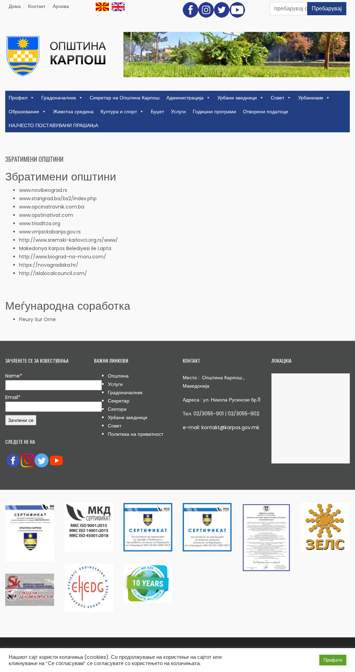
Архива (61, 6)
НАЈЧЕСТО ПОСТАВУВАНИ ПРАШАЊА (53, 125)
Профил (18, 97)
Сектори (117, 409)
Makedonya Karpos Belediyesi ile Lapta (65, 248)
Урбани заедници (237, 97)
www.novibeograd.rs (43, 190)
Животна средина (73, 111)
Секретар (118, 400)
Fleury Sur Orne (37, 319)
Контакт (36, 6)
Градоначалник (58, 97)
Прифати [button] (332, 660)
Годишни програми (214, 111)
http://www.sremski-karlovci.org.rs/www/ (68, 240)
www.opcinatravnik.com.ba (51, 206)
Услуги (178, 111)
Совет (277, 97)
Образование (24, 111)
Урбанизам (310, 97)
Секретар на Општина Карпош (124, 97)
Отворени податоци (265, 111)
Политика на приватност (135, 434)
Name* (13, 375)
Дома (15, 6)
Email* (12, 397)
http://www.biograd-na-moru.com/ (62, 256)
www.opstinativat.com (46, 215)
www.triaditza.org (39, 223)
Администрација (185, 97)
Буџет (157, 111)
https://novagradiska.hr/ (48, 265)
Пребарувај (327, 8)
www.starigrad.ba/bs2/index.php (58, 198)
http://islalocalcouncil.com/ (53, 273)
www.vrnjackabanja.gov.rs (50, 231)
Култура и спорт (119, 111)
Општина (118, 375)
